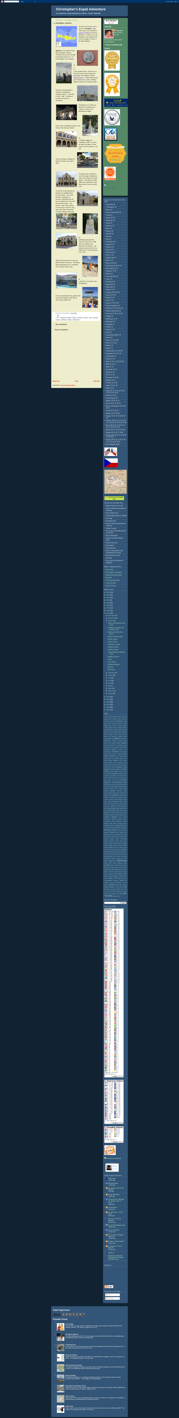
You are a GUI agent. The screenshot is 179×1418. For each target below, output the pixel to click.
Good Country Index (114, 803)
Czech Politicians (112, 777)
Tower (105, 878)
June (109, 680)
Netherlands (117, 834)
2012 (108, 702)
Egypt (116, 786)
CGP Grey (109, 747)
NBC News (111, 834)
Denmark (109, 784)
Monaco (108, 827)
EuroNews (106, 790)
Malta (111, 823)
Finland (106, 795)
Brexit (125, 736)
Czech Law (120, 773)
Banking (120, 729)
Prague (111, 847)
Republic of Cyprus (113, 656)
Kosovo (112, 814)
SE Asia (124, 858)
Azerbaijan (119, 727)
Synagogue (123, 871)
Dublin (117, 784)
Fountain (95, 317)
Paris (122, 843)
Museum (112, 832)
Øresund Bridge (70, 1375)
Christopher (119, 30)
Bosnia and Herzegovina (110, 736)
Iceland (117, 810)
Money (118, 827)
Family (125, 790)
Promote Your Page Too (110, 187)
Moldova (124, 825)
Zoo (119, 896)
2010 (108, 707)
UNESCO (112, 885)
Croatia (121, 756)
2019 (108, 603)
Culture (116, 758)
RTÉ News (111, 854)
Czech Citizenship (117, 762)
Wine (122, 891)
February (111, 691)
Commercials (107, 751)
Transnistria (123, 878)
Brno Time (111, 23)
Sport (116, 869)
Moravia (114, 830)
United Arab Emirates (121, 884)
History (113, 808)
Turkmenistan (118, 882)
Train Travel (117, 878)
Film (118, 793)
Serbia (105, 860)
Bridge (105, 738)
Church (86, 317)
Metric (110, 825)
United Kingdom (109, 887)
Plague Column (118, 845)
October (110, 620)
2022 (108, 595)
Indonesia (124, 810)
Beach (74, 317)
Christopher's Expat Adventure (81, 9)
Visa (125, 889)
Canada (120, 740)
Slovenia (112, 865)
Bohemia (124, 734)
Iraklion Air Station (113, 647)
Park (125, 843)
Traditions (110, 878)
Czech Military (112, 775)
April (109, 685)
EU (115, 788)
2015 (108, 613)
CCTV (116, 745)
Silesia (105, 863)
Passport (110, 845)
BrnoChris (106, 183)
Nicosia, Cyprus (112, 639)
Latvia (120, 817)
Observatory (123, 838)
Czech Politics (119, 777)
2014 (108, 697)
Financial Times (122, 793)
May (109, 683)
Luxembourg (107, 821)
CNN (125, 749)
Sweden (111, 871)
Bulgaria (124, 738)
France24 (106, 799)
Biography (110, 734)
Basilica (69, 317)
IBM (114, 810)
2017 (108, 608)
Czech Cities (108, 762)
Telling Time (69, 1406)
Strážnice (106, 871)
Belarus (115, 732)
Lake (125, 814)
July (109, 678)
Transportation (108, 880)
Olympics (117, 841)
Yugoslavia (115, 896)
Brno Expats (109, 569)
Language (114, 817)
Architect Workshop (114, 664)
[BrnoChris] (105, 185)
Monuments (107, 830)
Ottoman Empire (108, 843)
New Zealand (107, 836)
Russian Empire (122, 854)
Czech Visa (117, 780)
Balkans (109, 729)
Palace (70, 319)
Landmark (64, 319)
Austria (124, 725)
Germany (115, 801)
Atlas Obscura (113, 725)
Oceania (106, 841)
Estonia (111, 788)
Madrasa (124, 821)
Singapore (119, 863)
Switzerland (117, 871)
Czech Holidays (114, 771)
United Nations (118, 887)
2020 (108, 600)
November (111, 618)
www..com (112, 1162)
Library (124, 817)
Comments (110, 1298)
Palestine (119, 843)
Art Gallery (121, 723)
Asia (125, 723)
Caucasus (106, 745)
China (125, 747)
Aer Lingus (106, 716)
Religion (124, 849)
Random (113, 849)
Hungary (110, 810)
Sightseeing (76, 319)
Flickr (110, 795)
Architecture (119, 721)
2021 (108, 597)
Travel (122, 880)
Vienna (122, 889)
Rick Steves (116, 851)
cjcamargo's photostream (115, 1168)
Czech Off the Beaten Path (116, 1225)
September (111, 673)
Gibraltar (121, 801)
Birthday (116, 734)
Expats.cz (111, 1252)
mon (105, 827)
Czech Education (122, 764)
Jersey (121, 812)
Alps (110, 719)
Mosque (124, 830)
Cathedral (80, 317)
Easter (113, 786)
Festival (114, 793)
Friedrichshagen (118, 799)
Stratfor (124, 869)
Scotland (113, 858)
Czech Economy (114, 764)
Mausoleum (120, 823)
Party (105, 845)
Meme (125, 823)
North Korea (115, 836)
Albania (106, 719)
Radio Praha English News (114, 575)
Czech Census (122, 760)
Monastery (113, 827)
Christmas (106, 749)
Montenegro (123, 827)
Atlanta (106, 725)
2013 (108, 699)
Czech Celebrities (113, 760)
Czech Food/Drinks (117, 767)
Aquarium (63, 317)
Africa (111, 716)
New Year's (123, 834)
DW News (121, 784)
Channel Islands (115, 747)
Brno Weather (111, 21)
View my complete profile (114, 44)
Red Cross (118, 849)
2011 (108, 704)
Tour (125, 876)
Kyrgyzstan (121, 814)
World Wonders (111, 893)
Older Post (97, 381)
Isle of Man (111, 812)
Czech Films (107, 767)
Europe (112, 790)
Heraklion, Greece (63, 23)
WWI (120, 893)
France (124, 797)
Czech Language (112, 773)
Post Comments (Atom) (68, 385)
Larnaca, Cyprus (113, 641)
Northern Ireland (109, 838)
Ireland (106, 812)
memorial (106, 825)
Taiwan (106, 873)
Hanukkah (118, 806)
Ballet (112, 729)
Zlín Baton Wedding (71, 1334)
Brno (117, 738)
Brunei (120, 738)
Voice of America (108, 891)
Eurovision (119, 790)
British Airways (111, 738)
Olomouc (111, 841)
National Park (123, 832)
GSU (109, 806)
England (106, 788)
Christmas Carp (70, 1344)
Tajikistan (111, 873)
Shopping (110, 860)
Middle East (119, 825)
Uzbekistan (107, 889)
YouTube (108, 896)
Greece (58, 319)
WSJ (117, 893)
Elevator (120, 786)
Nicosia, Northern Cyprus (115, 636)
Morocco (120, 830)
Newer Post (56, 381)
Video (118, 889)
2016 (108, 610)
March (110, 688)
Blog (120, 734)
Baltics (116, 729)
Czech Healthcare (117, 769)
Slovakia (106, 865)
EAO (125, 784)
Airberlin (119, 716)
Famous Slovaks (108, 793)
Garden (124, 799)
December (111, 615)
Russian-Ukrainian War (110, 856)
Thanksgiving (116, 876)
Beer (112, 732)
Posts (109, 1295)
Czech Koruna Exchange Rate (115, 498)
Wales (114, 891)
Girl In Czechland (113, 1230)
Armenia (114, 723)
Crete (90, 317)
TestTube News (108, 876)
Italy (118, 812)
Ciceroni (120, 749)
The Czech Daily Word (112, 580)
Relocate (106, 851)
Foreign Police (122, 795)
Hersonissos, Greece (114, 644)
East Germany (107, 786)
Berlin (105, 734)
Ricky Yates (112, 1178)
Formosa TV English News (110, 797)
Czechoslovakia (117, 782)
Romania (124, 851)
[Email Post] (57, 315)
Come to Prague (111, 585)
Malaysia (106, 823)
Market (114, 823)
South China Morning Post (114, 867)
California (114, 740)
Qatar (115, 847)
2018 (108, 605)
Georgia (109, 801)
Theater (122, 876)
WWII (124, 893)
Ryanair (118, 856)
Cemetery (120, 745)
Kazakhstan (107, 814)
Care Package (112, 743)
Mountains (106, 832)
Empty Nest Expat (114, 1194)
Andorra (119, 719)
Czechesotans (112, 1207)
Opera (125, 841)
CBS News (112, 745)
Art (117, 723)
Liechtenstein (107, 819)
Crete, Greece (112, 661)
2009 (108, 710)
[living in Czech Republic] (110, 1154)
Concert (109, 753)
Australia (120, 725)
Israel (115, 812)
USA (125, 887)
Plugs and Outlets (71, 1355)
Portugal (106, 847)
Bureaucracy (107, 740)
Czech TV (110, 780)
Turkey (112, 882)
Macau (113, 821)
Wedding (118, 891)
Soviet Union (107, 869)
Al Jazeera (123, 716)
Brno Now (109, 577)
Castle (118, 743)
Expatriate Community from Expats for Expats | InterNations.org (116, 1257)
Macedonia (118, 821)
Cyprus (110, 659)
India (121, 810)
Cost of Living (117, 753)
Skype (124, 863)
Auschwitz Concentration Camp (75, 1385)
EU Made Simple (122, 788)
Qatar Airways (120, 847)
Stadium (121, 869)
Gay (105, 801)
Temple (124, 873)
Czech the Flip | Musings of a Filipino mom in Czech (116, 1201)
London (124, 819)
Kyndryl (116, 814)
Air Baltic (115, 716)
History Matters (119, 808)
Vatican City (113, 889)
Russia (117, 854)
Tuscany (124, 882)
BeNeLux (110, 667)
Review (110, 851)
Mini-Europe (111, 669)
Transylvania (115, 880)
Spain (113, 869)
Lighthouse (114, 819)
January (110, 693)
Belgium (120, 732)
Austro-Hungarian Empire (110, 727)
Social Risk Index (119, 865)
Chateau (121, 747)
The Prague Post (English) (114, 572)
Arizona (109, 723)
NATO (105, 834)
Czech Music (120, 775)
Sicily (115, 860)
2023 (108, 592)
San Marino (123, 856)
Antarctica (124, 719)
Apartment (106, 721)
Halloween (113, 806)
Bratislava (120, 736)
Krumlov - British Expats (116, 1241)
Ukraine (106, 884)
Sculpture (119, 858)
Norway (117, 838)
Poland (124, 845)
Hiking (109, 808)
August (110, 675)
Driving (113, 784)
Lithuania (119, 819)
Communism (115, 751)
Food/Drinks (115, 795)
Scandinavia (107, 858)
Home (76, 381)
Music (117, 832)
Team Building (118, 873)
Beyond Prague (113, 1183)
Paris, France (69, 1396)
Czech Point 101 (111, 583)
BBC (105, 732)
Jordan (125, 812)
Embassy (124, 786)
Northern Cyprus (122, 836)
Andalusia (114, 719)
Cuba (112, 758)
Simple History (112, 863)
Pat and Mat (69, 1324)
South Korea (123, 867)
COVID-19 (112, 756)
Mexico (114, 825)
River (120, 851)
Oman (121, 841)
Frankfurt (111, 799)
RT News (106, 854)
